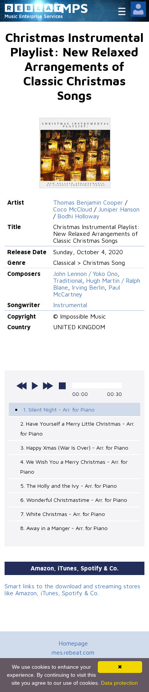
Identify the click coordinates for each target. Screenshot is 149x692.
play (34, 385)
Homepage (73, 643)
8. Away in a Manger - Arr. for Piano (64, 528)
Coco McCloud (72, 209)
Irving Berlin (88, 287)
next (47, 385)
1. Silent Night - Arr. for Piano (59, 409)
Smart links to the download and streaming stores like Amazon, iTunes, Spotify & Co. (72, 589)
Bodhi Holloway (78, 216)
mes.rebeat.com (73, 652)
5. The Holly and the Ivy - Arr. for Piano (68, 485)
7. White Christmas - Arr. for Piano (62, 514)
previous (21, 385)
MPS (74, 8)
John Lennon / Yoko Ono (85, 273)
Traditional (67, 280)
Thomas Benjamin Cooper (88, 202)
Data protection (119, 683)
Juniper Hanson (118, 209)
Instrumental (70, 304)
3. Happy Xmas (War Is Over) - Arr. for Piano (74, 447)
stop (62, 385)
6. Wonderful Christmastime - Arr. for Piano (73, 500)
